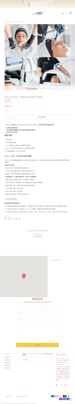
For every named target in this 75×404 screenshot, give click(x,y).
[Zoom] (66, 28)
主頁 (6, 21)
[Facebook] (58, 385)
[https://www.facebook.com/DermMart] (6, 219)
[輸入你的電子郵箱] (51, 360)
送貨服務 (7, 365)
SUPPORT (8, 353)
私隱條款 (7, 363)
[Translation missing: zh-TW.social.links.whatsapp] (17, 219)
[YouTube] (67, 385)
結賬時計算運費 (8, 102)
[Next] (40, 91)
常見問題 (7, 357)
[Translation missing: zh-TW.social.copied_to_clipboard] (20, 219)
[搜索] (66, 13)
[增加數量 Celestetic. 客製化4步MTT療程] (11, 117)
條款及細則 (8, 360)
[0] (69, 13)
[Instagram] (62, 385)
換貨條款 (7, 368)
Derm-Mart (55, 260)
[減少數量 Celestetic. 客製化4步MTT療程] (6, 117)
